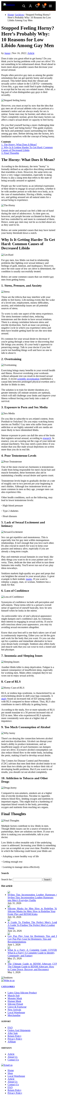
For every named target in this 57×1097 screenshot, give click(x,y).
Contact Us (13, 1059)
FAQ (10, 1027)
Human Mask (14, 1001)
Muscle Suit (13, 995)
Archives (19, 14)
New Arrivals (14, 1009)
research (47, 438)
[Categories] (50, 6)
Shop (10, 1073)
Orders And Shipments (19, 1030)
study (4, 698)
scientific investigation (28, 378)
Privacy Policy (15, 1038)
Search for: (6, 879)
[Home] (9, 6)
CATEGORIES (8, 986)
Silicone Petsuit (15, 1004)
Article (31, 53)
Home (11, 14)
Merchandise (14, 1015)
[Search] (24, 6)
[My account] (30, 6)
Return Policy (14, 1036)
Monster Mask (15, 998)
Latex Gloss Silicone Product (22, 992)
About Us (12, 1057)
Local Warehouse (16, 1012)
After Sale (13, 1033)
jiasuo (7, 53)
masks (29, 579)
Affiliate (12, 1041)
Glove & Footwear (17, 1006)
